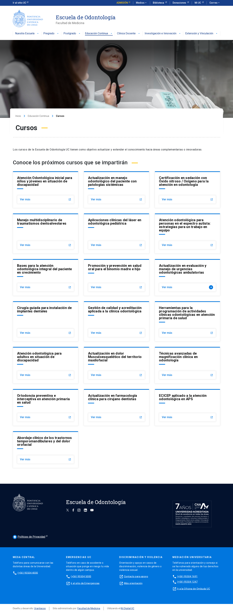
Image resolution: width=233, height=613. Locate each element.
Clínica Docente (126, 33)
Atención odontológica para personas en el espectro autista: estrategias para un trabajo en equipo (184, 225)
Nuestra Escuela (24, 33)
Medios (141, 2)
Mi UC (198, 2)
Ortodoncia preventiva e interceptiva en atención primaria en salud (43, 399)
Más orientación (133, 583)
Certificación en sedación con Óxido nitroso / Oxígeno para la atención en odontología (184, 181)
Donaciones (180, 2)
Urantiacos (40, 608)
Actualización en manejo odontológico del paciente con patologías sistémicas (112, 181)
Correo (214, 2)
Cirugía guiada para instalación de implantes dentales (44, 309)
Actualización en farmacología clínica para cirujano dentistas (112, 397)
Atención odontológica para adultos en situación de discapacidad (39, 357)
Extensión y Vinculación (199, 33)
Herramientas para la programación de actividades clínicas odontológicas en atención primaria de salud (187, 313)
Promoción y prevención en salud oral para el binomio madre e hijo (114, 267)
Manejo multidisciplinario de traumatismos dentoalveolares (41, 221)
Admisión (122, 2)
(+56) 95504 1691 (187, 576)
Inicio (18, 116)
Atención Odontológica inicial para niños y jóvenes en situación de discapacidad (44, 181)
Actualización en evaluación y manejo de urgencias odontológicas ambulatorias (182, 269)
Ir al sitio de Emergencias (85, 583)
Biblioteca (159, 2)
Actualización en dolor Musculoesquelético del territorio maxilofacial (115, 357)
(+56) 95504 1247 (187, 582)
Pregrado (48, 33)
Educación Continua (96, 33)
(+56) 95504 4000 (28, 572)
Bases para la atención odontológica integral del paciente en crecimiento (44, 269)
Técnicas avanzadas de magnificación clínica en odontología (178, 357)
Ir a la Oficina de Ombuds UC (193, 588)
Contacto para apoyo (136, 576)
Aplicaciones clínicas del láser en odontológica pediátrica (114, 221)
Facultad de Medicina (88, 608)
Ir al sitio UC (19, 2)
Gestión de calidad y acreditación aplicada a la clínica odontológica (115, 309)
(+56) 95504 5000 (81, 576)
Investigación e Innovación (160, 33)
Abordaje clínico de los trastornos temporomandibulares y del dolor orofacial (44, 441)
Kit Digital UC (127, 608)
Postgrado (69, 33)
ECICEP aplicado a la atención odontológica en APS (183, 397)
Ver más (45, 199)
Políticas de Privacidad (29, 536)
